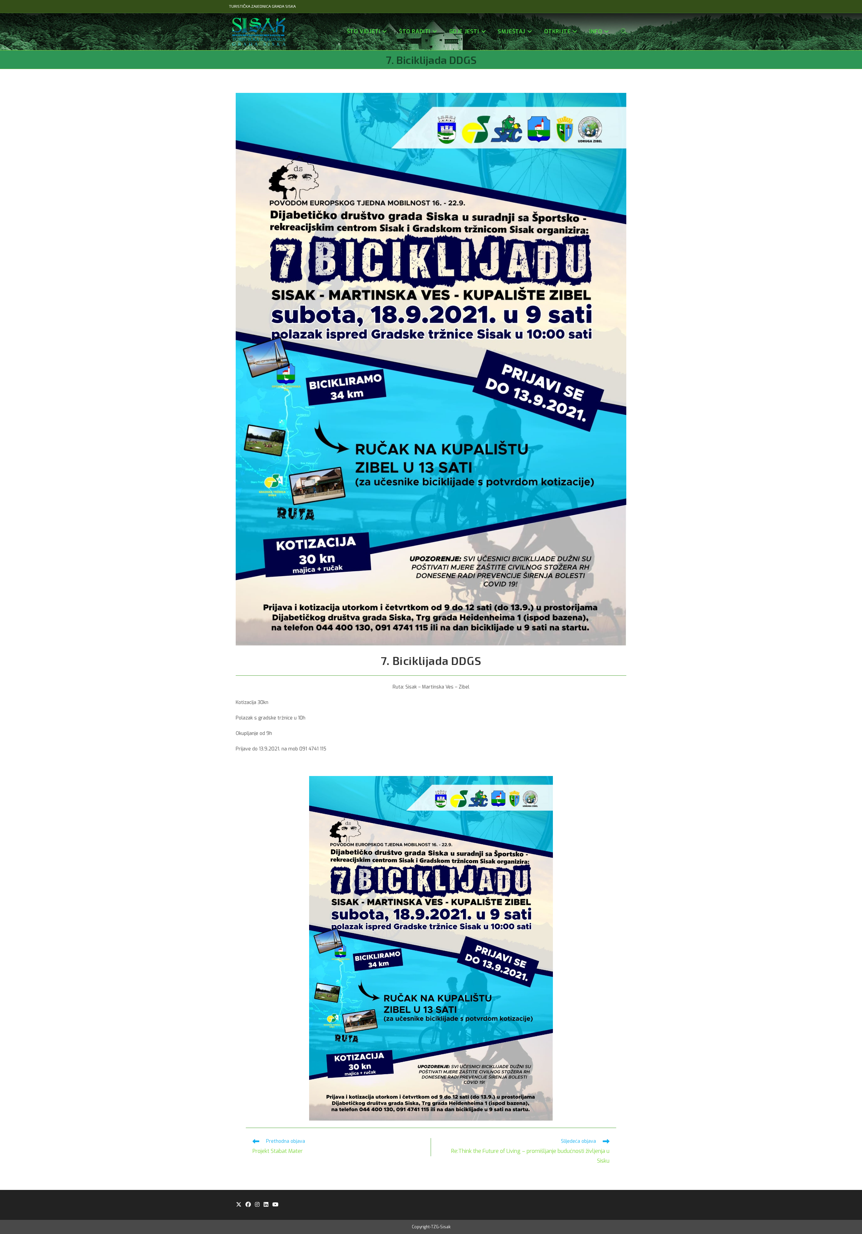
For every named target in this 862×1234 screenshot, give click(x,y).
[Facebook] (248, 1205)
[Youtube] (275, 1205)
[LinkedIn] (266, 1205)
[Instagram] (257, 1205)
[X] (238, 1205)
